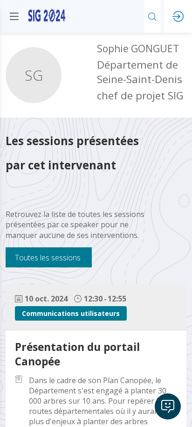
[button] (14, 16)
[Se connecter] (178, 16)
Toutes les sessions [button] (48, 257)
